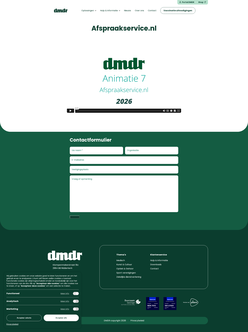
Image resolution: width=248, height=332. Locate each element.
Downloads (155, 264)
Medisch (120, 260)
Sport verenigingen (126, 272)
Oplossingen (87, 10)
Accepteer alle (61, 318)
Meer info (65, 293)
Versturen (74, 217)
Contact (152, 10)
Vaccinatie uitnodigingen (178, 10)
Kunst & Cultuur (124, 264)
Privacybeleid (137, 320)
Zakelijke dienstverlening (128, 276)
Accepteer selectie (24, 318)
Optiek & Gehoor (125, 268)
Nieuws (127, 10)
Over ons (139, 10)
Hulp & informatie (109, 10)
